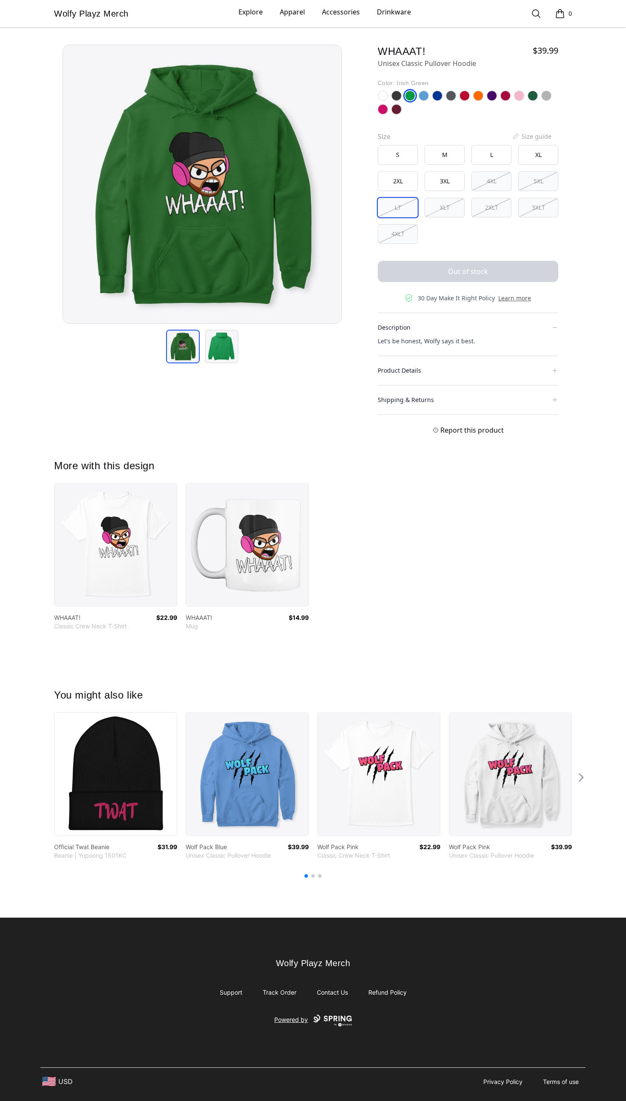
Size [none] (384, 136)
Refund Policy (387, 992)
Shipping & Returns (406, 400)
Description (394, 327)
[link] (116, 544)
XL (538, 155)
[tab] (183, 346)
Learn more (514, 298)
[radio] (398, 155)
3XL (445, 181)
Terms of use (561, 1081)
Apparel (292, 12)
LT (398, 207)
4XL (492, 181)
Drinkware (394, 12)
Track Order (279, 992)
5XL (538, 181)
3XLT (538, 207)
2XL (398, 181)
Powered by (291, 1019)
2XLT (491, 207)
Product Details (399, 370)
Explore (250, 12)
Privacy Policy (503, 1081)
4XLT (398, 234)
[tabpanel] (202, 184)
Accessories (341, 12)
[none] (531, 136)
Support (231, 992)
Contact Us (332, 992)
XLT (445, 207)
